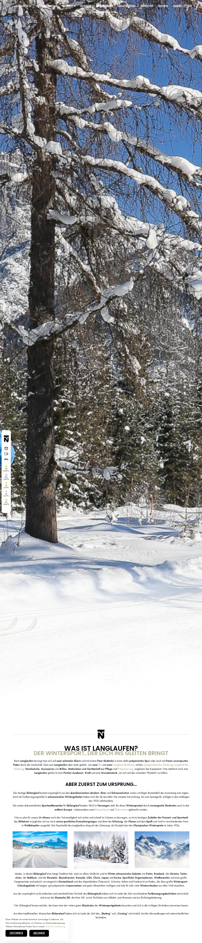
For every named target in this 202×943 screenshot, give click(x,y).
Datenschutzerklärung (55, 926)
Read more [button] (40, 858)
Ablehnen (39, 933)
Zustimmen (16, 933)
